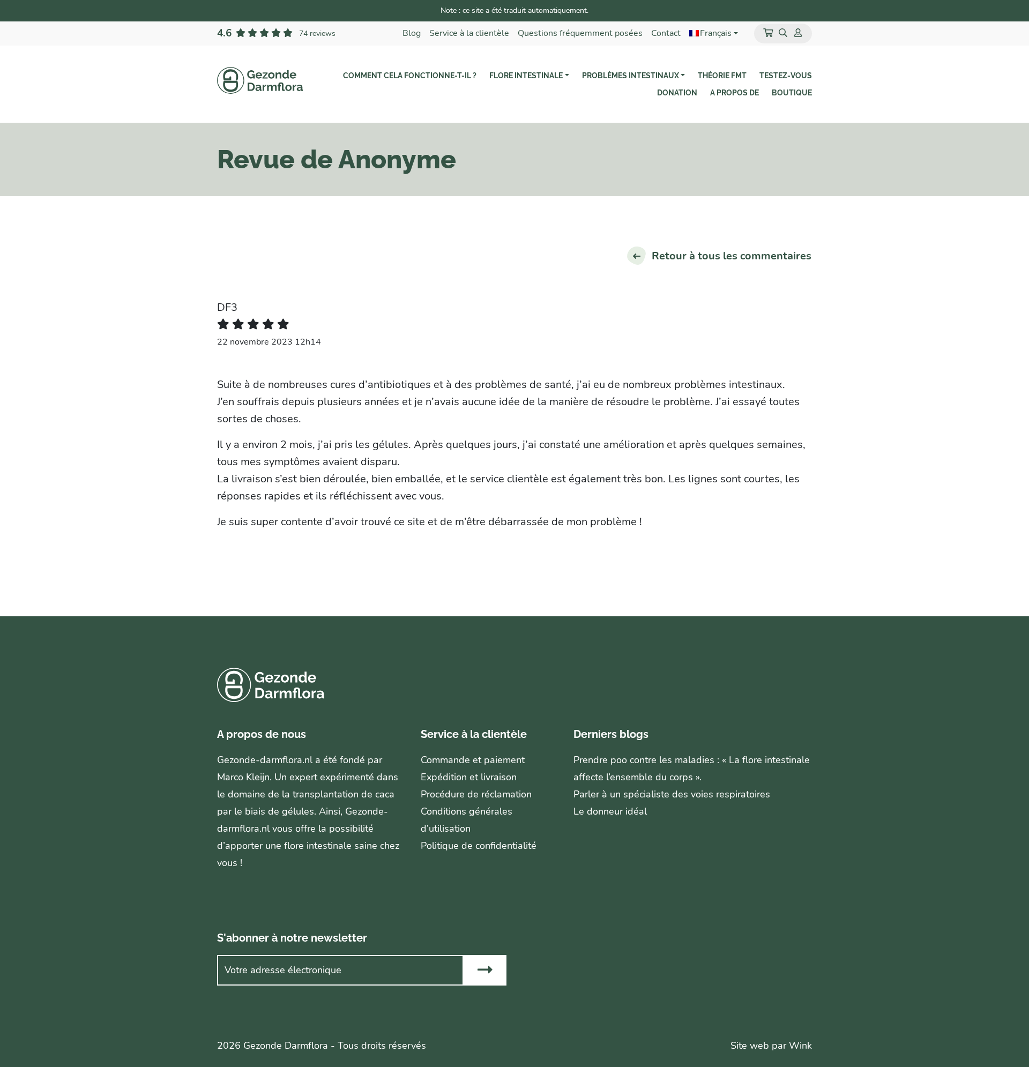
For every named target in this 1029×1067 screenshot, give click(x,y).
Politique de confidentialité (478, 845)
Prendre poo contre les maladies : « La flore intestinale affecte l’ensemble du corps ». (691, 768)
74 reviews (317, 33)
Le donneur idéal (610, 811)
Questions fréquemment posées (580, 33)
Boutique (792, 92)
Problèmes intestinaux (630, 75)
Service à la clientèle (469, 33)
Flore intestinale (526, 75)
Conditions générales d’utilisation (466, 820)
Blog (411, 33)
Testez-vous (785, 75)
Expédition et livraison (469, 777)
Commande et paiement (473, 759)
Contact (666, 33)
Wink (800, 1045)
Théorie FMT (722, 75)
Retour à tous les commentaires (731, 256)
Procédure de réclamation (476, 794)
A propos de (734, 92)
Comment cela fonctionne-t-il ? (409, 75)
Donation (677, 92)
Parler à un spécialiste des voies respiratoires (671, 794)
